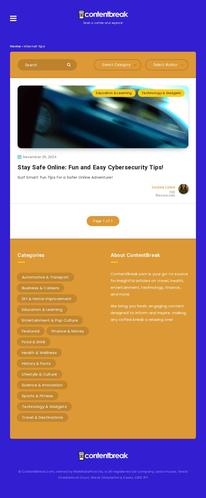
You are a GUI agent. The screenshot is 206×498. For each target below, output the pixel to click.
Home (15, 46)
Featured (30, 331)
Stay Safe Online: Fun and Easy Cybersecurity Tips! (91, 167)
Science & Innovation (42, 385)
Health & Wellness (39, 352)
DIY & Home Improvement (47, 298)
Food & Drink (33, 341)
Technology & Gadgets (161, 93)
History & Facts (36, 363)
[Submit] (69, 64)
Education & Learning (114, 93)
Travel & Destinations (42, 417)
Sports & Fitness (37, 395)
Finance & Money (68, 331)
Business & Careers (40, 288)
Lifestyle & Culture (39, 374)
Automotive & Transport (45, 277)
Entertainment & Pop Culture (50, 320)
